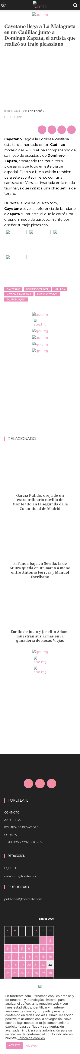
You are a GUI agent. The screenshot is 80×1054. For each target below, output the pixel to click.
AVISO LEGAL (13, 820)
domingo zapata (37, 289)
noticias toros (47, 294)
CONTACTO (11, 812)
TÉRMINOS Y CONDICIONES (23, 842)
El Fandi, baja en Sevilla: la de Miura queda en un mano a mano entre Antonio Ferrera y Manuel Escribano (40, 570)
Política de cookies (31, 1038)
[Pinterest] (61, 129)
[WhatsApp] (71, 129)
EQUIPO (10, 868)
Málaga (59, 289)
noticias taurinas (19, 294)
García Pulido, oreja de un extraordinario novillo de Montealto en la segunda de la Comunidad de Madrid (40, 502)
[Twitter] (52, 129)
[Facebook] (42, 129)
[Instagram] (40, 783)
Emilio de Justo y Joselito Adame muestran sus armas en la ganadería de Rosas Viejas (40, 636)
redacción (36, 111)
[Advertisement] (40, 395)
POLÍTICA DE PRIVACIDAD (21, 827)
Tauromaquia (16, 299)
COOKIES (10, 835)
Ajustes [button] (31, 1045)
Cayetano (13, 289)
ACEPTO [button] (14, 1045)
